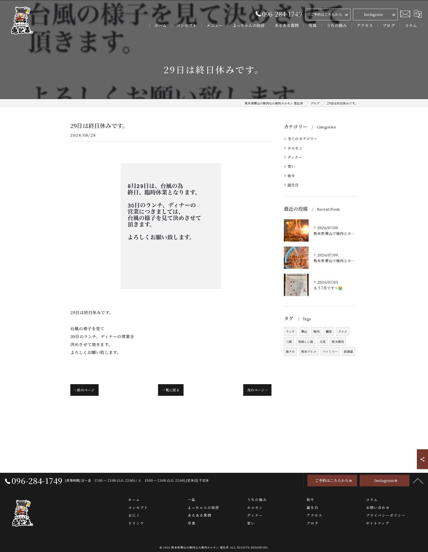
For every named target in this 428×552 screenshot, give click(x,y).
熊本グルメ (308, 351)
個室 (329, 331)
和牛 (291, 175)
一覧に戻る (171, 389)
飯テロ (290, 351)
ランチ (290, 331)
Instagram (373, 14)
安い (291, 166)
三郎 (289, 341)
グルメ (342, 331)
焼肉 (316, 331)
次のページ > (257, 389)
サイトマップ (377, 523)
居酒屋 (348, 351)
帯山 (304, 331)
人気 (322, 341)
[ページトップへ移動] (418, 480)
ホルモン (295, 148)
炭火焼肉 (338, 341)
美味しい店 (305, 341)
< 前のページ (84, 389)
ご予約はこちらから (326, 14)
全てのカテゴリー (303, 138)
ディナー (295, 157)
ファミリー (330, 351)
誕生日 (293, 184)
